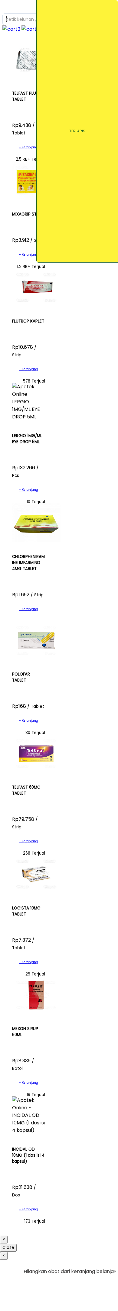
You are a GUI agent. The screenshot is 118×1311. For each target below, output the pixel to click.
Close (8, 1247)
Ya (97, 1283)
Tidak (107, 1283)
